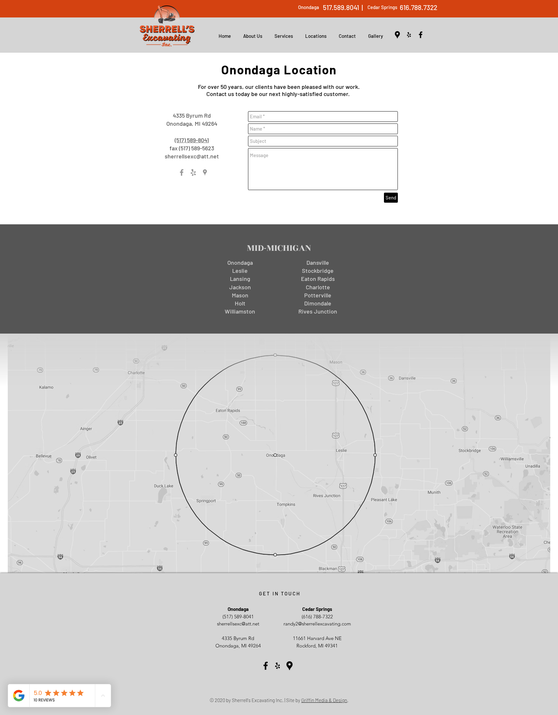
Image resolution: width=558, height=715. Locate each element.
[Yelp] (409, 34)
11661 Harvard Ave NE (317, 638)
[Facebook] (420, 34)
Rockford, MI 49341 (317, 646)
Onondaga (308, 7)
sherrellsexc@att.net (192, 156)
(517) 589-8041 (192, 140)
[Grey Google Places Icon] (205, 172)
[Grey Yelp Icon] (193, 172)
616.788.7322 (418, 7)
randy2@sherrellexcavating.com (317, 624)
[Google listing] (397, 34)
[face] (289, 665)
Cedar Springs (382, 7)
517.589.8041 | (343, 7)
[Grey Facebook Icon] (181, 172)
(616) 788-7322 (317, 617)
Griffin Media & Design (324, 700)
